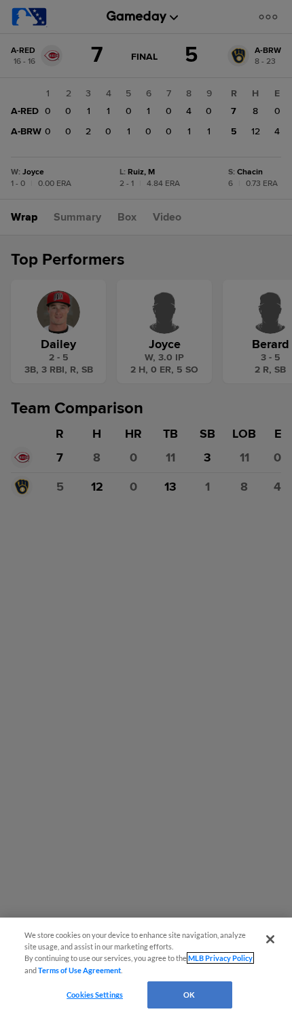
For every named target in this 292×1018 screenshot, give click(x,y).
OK (189, 994)
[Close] (270, 939)
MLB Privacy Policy (220, 958)
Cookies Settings (95, 994)
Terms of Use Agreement (79, 970)
